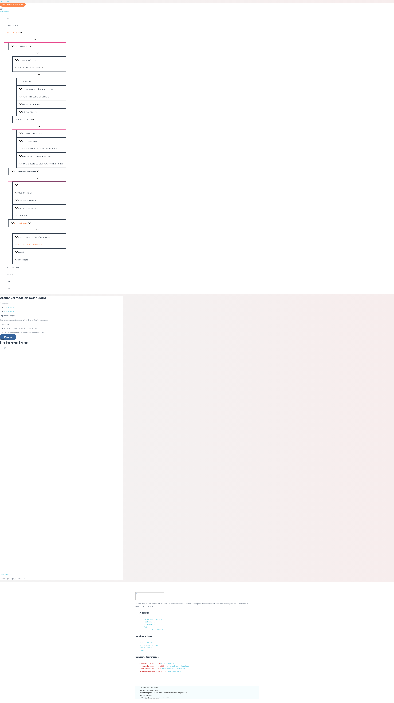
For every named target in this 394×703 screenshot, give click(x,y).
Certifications (13, 267)
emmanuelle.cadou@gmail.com (178, 666)
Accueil (10, 18)
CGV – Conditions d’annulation (155, 630)
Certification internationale (30, 68)
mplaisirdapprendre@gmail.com (173, 669)
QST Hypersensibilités (27, 208)
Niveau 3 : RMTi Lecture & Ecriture (35, 97)
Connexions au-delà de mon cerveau (37, 89)
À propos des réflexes (27, 60)
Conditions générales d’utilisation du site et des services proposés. (164, 693)
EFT (19, 185)
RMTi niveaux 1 (9, 307)
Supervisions (23, 260)
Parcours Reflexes (22, 46)
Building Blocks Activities (32, 134)
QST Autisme (23, 216)
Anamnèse (22, 252)
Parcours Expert (25, 120)
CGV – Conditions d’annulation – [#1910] (154, 698)
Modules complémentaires (25, 171)
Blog (9, 289)
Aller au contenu (6, 1)
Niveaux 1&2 (26, 82)
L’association (12, 25)
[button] (13, 5)
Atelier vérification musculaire (31, 245)
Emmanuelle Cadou (7, 574)
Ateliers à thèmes (21, 223)
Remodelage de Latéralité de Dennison (34, 237)
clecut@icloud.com (168, 663)
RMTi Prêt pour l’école (31, 104)
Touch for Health (25, 193)
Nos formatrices (150, 624)
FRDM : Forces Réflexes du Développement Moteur (42, 164)
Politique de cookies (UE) (149, 690)
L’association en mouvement (154, 619)
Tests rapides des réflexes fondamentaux (39, 149)
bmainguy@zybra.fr (174, 671)
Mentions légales (146, 695)
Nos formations (13, 33)
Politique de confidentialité (149, 687)
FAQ (8, 282)
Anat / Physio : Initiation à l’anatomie (37, 156)
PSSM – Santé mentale (27, 201)
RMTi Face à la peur (29, 112)
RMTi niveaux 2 (9, 311)
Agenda (10, 274)
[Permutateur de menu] (35, 39)
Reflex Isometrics (29, 141)
